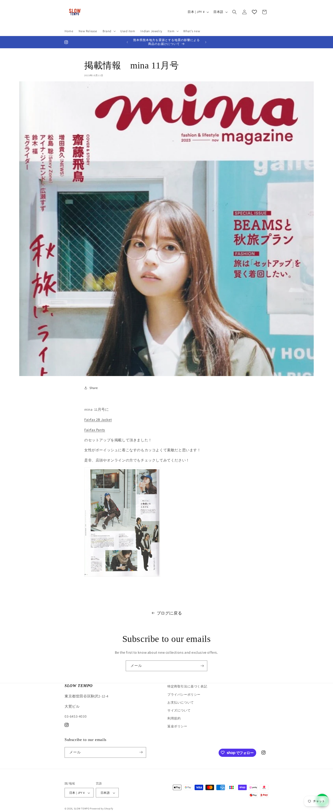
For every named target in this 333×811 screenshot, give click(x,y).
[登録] (202, 665)
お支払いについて (180, 702)
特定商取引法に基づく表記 (187, 686)
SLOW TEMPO (81, 808)
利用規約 (174, 718)
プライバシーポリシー (183, 694)
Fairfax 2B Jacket (98, 419)
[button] (109, 31)
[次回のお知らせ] (206, 42)
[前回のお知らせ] (127, 42)
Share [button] (93, 388)
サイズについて (179, 710)
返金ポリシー (177, 726)
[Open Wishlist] (254, 12)
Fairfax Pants (94, 429)
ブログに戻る (169, 613)
